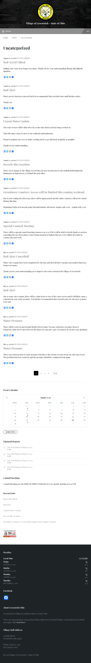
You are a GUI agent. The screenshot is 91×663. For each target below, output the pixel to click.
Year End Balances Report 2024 (20, 460)
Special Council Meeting (18, 226)
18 (27, 416)
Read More (21, 622)
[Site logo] (45, 19)
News (14, 38)
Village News (26, 38)
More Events (10, 432)
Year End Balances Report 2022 (19, 447)
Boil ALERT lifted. (14, 62)
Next (55, 373)
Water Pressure (13, 320)
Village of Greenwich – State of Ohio (45, 23)
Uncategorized (23, 58)
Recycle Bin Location (16, 164)
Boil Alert (9, 90)
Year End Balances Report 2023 (19, 454)
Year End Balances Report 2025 (19, 467)
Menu (8, 31)
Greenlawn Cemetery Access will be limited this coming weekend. (44, 192)
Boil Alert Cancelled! (16, 256)
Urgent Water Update (16, 121)
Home (5, 38)
